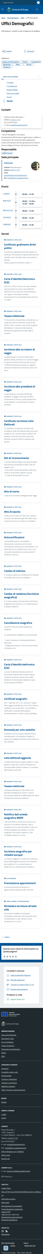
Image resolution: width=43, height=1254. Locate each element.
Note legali (5, 1202)
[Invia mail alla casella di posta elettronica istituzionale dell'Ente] (16, 1144)
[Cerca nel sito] (36, 9)
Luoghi (3, 1114)
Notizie (3, 1102)
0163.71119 (15, 119)
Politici (3, 1052)
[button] (21, 32)
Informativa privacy (8, 1199)
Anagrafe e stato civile (9, 1072)
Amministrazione (13, 18)
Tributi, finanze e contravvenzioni (13, 1090)
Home (3, 18)
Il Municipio (8, 163)
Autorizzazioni (6, 1075)
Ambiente (4, 1068)
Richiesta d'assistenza (9, 1220)
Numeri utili (5, 1158)
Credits (12, 1245)
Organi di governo (7, 1045)
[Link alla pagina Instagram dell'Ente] (2, 1231)
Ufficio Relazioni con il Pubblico (12, 1151)
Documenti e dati (7, 1038)
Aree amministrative (8, 1035)
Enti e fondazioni (7, 1042)
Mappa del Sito (29, 1245)
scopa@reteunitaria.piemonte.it (15, 175)
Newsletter (5, 1234)
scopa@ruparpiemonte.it (19, 125)
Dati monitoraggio (7, 1243)
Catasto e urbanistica (9, 1079)
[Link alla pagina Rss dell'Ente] (6, 1231)
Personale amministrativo (10, 1049)
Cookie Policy (6, 1188)
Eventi (3, 1118)
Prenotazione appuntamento (11, 1217)
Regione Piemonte (8, 3)
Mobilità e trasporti (8, 1086)
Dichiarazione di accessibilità (11, 1206)
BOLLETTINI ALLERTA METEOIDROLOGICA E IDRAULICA (21, 1193)
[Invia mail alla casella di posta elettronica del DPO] (18, 1171)
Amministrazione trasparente (12, 1209)
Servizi (26, 1243)
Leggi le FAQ (5, 1212)
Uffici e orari (5, 1155)
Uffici (22, 18)
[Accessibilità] (6, 1248)
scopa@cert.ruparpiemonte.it (17, 178)
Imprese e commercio (9, 1082)
